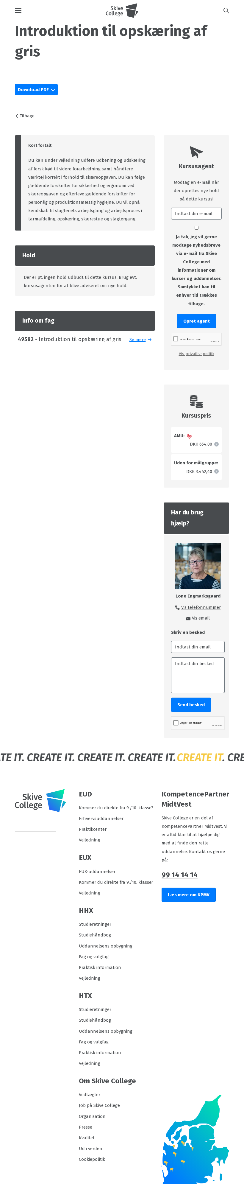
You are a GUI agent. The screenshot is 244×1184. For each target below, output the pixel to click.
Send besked (191, 704)
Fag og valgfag (94, 956)
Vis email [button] (201, 618)
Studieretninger (95, 924)
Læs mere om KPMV (188, 894)
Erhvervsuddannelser (101, 818)
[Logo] (122, 10)
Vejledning (89, 840)
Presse (85, 1127)
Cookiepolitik (92, 1159)
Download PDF (34, 89)
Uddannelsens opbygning (105, 946)
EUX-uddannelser (97, 871)
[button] (60, 10)
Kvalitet (87, 1138)
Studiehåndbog (95, 935)
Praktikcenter (93, 829)
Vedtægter (89, 1094)
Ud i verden (90, 1148)
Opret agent (196, 321)
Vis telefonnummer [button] (201, 607)
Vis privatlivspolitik (196, 353)
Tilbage (27, 116)
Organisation (92, 1116)
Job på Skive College (99, 1105)
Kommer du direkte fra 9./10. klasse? (116, 807)
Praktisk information (100, 967)
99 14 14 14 (180, 875)
